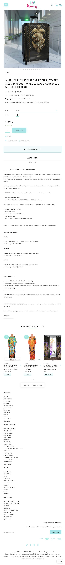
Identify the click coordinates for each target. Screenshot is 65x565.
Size (6, 110)
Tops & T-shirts (7, 471)
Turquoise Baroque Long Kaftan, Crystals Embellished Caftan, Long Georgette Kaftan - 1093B (11, 367)
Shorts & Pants (7, 474)
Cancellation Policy (8, 405)
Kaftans (5, 476)
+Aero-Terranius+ (8, 431)
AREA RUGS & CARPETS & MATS (12, 501)
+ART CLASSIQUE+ (8, 433)
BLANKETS (6, 506)
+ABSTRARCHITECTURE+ (10, 428)
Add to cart (27, 374)
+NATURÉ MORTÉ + (8, 455)
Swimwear (6, 491)
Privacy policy (7, 401)
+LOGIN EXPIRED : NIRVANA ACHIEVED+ (13, 448)
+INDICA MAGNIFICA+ (9, 446)
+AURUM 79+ (7, 439)
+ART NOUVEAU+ (8, 437)
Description (32, 158)
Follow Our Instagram (32, 385)
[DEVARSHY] (32, 4)
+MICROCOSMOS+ (8, 453)
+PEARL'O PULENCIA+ (9, 459)
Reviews (32, 162)
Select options (48, 374)
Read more (7, 374)
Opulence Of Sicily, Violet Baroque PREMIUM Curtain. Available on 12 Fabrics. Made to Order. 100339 (51, 367)
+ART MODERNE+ (8, 435)
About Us (6, 396)
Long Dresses (7, 478)
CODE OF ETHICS (8, 399)
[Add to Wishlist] (20, 365)
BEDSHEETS (7, 508)
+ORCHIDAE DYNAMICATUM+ (11, 457)
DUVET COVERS (8, 512)
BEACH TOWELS (8, 517)
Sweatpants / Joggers (9, 487)
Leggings (6, 489)
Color (7, 115)
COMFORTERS (7, 519)
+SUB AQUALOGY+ (8, 464)
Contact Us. (6, 416)
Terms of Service (8, 408)
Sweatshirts (6, 485)
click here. (46, 102)
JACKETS (6, 494)
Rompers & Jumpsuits (9, 480)
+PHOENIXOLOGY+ (8, 462)
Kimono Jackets (8, 483)
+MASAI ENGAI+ (8, 451)
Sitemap (6, 414)
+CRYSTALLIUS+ (8, 444)
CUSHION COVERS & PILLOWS (11, 510)
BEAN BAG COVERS (8, 514)
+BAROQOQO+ (6, 363)
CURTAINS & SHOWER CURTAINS (12, 503)
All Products (7, 410)
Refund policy (7, 403)
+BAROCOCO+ (7, 442)
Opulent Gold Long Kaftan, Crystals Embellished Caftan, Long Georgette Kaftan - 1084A (31, 367)
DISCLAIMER (7, 412)
